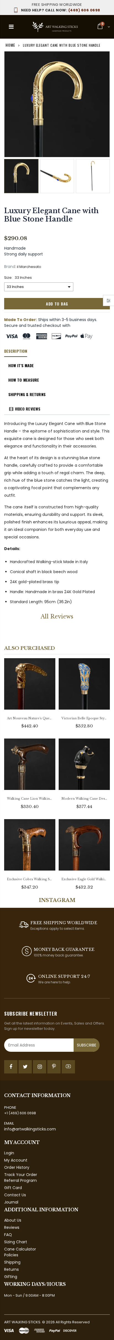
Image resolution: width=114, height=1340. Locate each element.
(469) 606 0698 (60, 10)
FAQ (8, 1234)
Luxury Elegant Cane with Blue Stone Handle (51, 215)
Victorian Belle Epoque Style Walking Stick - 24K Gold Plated (84, 718)
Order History (16, 1167)
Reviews (11, 1227)
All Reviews (57, 616)
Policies (11, 1255)
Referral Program (20, 1180)
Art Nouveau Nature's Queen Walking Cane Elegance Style (30, 718)
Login (9, 1153)
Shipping (12, 1262)
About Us (12, 1220)
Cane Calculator (20, 1249)
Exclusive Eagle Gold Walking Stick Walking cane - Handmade (84, 879)
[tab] (15, 351)
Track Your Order (20, 1174)
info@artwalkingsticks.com (30, 1129)
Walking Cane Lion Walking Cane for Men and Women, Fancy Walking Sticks (30, 798)
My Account (15, 1160)
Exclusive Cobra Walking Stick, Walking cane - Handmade (30, 879)
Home (10, 45)
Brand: (10, 266)
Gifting (10, 1276)
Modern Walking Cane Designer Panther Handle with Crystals (84, 798)
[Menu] (11, 27)
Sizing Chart (15, 1242)
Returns (11, 1269)
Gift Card (13, 1187)
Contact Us (15, 1195)
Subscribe (86, 1045)
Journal (11, 1202)
